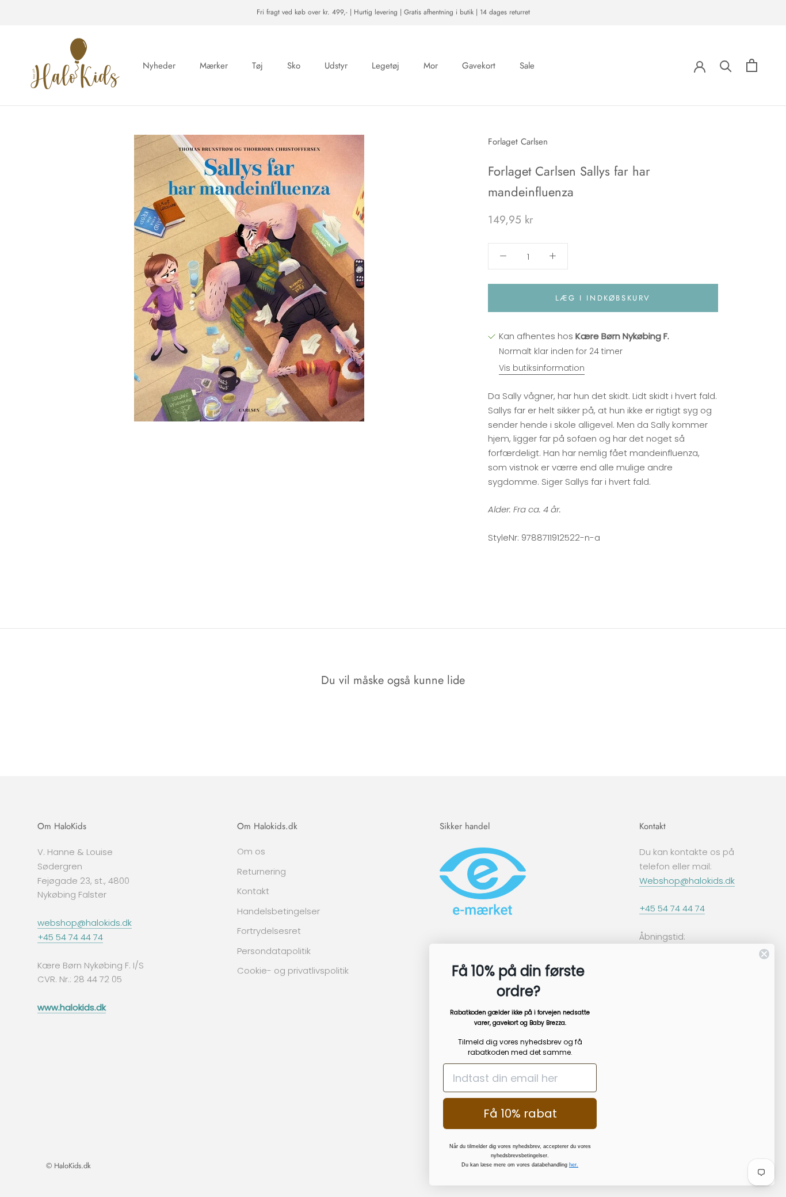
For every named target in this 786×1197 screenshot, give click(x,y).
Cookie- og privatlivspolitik (293, 970)
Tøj (257, 65)
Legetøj (385, 65)
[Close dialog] (764, 954)
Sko (293, 65)
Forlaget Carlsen (518, 141)
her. (573, 1165)
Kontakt (253, 891)
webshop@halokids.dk (84, 923)
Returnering (261, 871)
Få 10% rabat (520, 1113)
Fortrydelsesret (269, 931)
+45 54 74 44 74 (70, 937)
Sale (527, 65)
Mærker (214, 65)
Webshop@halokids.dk (687, 881)
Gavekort (478, 65)
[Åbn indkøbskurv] (751, 65)
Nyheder (159, 65)
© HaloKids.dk (68, 1165)
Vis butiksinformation (542, 368)
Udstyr (336, 65)
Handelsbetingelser (278, 911)
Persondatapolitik (274, 951)
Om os (251, 851)
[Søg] (726, 65)
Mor (430, 65)
